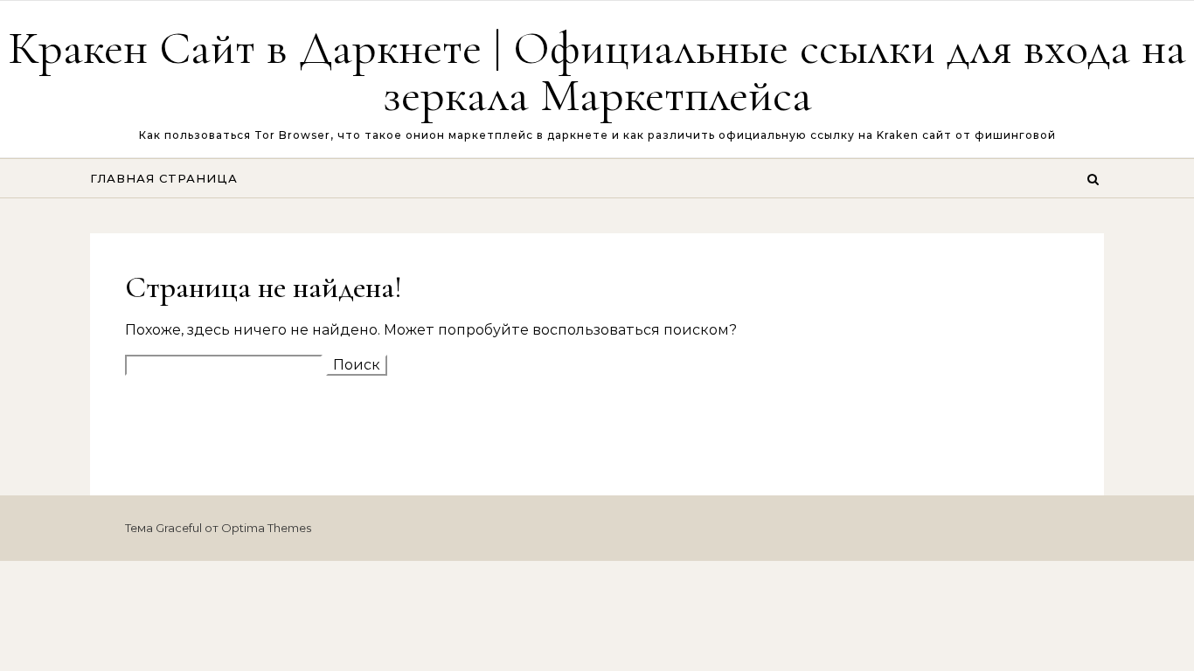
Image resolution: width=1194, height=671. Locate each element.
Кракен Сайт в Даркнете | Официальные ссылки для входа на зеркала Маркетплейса (597, 71)
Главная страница (164, 178)
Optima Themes (266, 528)
